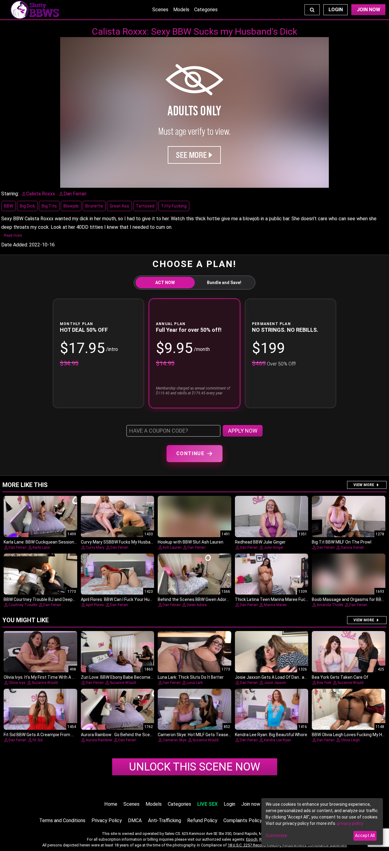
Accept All (365, 835)
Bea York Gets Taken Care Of (340, 677)
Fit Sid (38, 740)
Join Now (368, 9)
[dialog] (322, 821)
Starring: (10, 194)
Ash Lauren (172, 547)
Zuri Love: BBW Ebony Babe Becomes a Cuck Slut (128, 677)
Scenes (160, 9)
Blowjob (71, 206)
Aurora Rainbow (99, 740)
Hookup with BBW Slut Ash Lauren (190, 542)
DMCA (135, 820)
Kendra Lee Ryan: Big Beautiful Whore (271, 734)
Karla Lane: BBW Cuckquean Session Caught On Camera (58, 542)
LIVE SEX (207, 804)
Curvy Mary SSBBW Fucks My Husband (118, 542)
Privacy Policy (106, 820)
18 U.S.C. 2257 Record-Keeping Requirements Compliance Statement (287, 845)
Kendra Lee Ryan (277, 740)
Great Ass (119, 206)
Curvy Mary (95, 547)
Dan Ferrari (17, 547)
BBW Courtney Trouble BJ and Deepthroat (44, 599)
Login (336, 9)
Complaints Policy (242, 820)
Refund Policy (202, 820)
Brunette (94, 206)
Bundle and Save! (224, 282)
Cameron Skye (174, 740)
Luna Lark (195, 683)
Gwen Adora (197, 605)
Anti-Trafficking (164, 820)
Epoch (251, 839)
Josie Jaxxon (275, 683)
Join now (250, 804)
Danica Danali (352, 547)
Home (110, 804)
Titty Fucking (174, 206)
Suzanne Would (45, 683)
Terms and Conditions (62, 820)
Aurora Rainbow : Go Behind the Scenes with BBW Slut (133, 734)
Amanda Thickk (330, 605)
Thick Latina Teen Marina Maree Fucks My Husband (285, 599)
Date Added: (14, 245)
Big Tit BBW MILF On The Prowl (341, 542)
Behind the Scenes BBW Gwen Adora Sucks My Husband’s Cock (219, 599)
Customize (276, 835)
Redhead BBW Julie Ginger (260, 542)
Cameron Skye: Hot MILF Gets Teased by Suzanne (206, 734)
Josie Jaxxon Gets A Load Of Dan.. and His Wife (280, 677)
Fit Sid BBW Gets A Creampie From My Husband (49, 734)
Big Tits (49, 206)
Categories (206, 9)
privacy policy (350, 823)
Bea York (324, 683)
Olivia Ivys (17, 683)
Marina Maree (275, 605)
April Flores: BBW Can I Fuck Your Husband (121, 599)
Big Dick (27, 206)
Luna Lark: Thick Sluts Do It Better (191, 677)
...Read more (11, 235)
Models (181, 9)
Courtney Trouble (23, 605)
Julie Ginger (273, 547)
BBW (8, 206)
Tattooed (145, 206)
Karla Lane (41, 547)
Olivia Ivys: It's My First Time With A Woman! (46, 677)
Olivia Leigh (350, 740)
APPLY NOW (242, 430)
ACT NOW (165, 282)
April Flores (95, 605)
